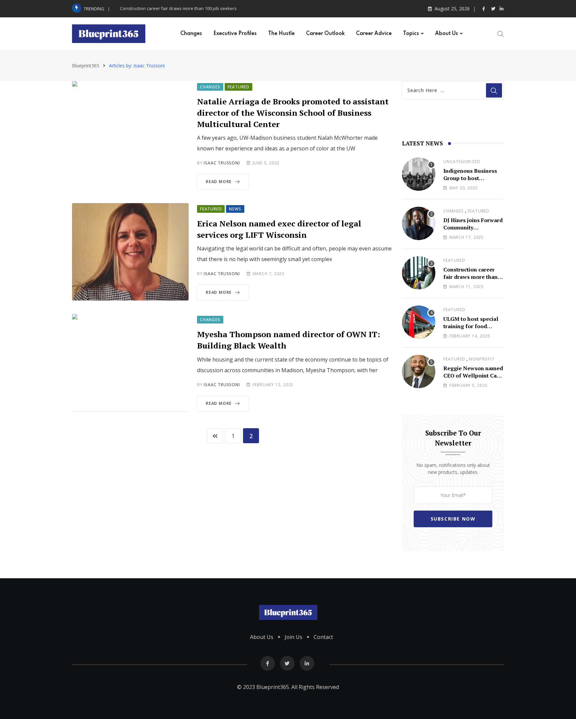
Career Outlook (325, 33)
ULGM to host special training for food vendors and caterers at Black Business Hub (473, 330)
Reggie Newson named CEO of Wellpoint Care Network (473, 376)
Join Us (293, 637)
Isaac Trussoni (222, 163)
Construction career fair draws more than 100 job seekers (178, 8)
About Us (446, 33)
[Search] (500, 33)
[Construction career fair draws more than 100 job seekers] (418, 272)
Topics (411, 33)
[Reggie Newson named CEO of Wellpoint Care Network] (418, 371)
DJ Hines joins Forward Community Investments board (473, 227)
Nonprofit (481, 359)
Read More (219, 181)
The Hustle (281, 33)
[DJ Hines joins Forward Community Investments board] (418, 223)
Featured (478, 211)
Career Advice (374, 33)
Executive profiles (235, 33)
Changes (191, 33)
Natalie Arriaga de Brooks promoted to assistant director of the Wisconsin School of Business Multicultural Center (293, 112)
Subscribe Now (453, 519)
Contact (323, 637)
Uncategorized (461, 161)
